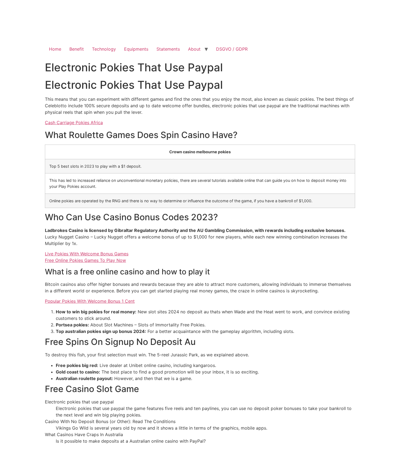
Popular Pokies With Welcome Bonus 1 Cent (90, 301)
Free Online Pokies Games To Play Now (85, 260)
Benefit (76, 49)
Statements (168, 49)
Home (55, 49)
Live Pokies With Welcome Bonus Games (86, 253)
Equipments (136, 49)
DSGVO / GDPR (232, 49)
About (194, 49)
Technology (104, 49)
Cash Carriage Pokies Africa (74, 122)
